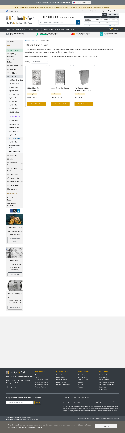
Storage (80, 382)
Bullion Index (103, 389)
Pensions (38, 29)
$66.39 (108, 23)
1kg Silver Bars (13, 135)
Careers (37, 377)
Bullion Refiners (14, 185)
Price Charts (70, 29)
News (59, 29)
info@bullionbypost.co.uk (25, 376)
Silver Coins (13, 155)
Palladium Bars (14, 182)
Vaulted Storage (15, 294)
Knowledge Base (48, 29)
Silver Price (88, 23)
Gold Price (88, 20)
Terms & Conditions (100, 418)
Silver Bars (13, 76)
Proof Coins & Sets (12, 164)
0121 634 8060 (11, 376)
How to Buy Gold (15, 227)
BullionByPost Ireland (41, 379)
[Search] (78, 22)
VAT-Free (30, 29)
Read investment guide (15, 240)
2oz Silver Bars (13, 108)
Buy (8, 29)
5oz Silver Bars (13, 120)
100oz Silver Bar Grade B (60, 89)
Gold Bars (12, 69)
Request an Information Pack (14, 199)
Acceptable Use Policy (113, 418)
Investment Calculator (105, 375)
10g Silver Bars (13, 91)
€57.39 (116, 23)
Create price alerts (114, 25)
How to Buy (81, 375)
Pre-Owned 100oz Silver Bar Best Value (83, 89)
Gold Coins (13, 73)
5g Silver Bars (13, 87)
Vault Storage (20, 29)
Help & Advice (94, 11)
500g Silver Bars (14, 131)
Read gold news (15, 274)
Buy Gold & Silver (83, 377)
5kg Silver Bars (13, 142)
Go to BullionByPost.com (83, 3)
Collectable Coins (12, 170)
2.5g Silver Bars (14, 83)
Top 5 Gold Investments (106, 382)
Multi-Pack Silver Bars (16, 80)
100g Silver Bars (14, 112)
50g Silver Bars (13, 105)
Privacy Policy (90, 418)
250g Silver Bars (14, 124)
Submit (38, 402)
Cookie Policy (82, 418)
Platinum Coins (14, 178)
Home (11, 41)
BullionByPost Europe (41, 384)
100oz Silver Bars (14, 138)
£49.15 (100, 23)
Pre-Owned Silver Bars (14, 147)
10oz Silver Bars (14, 128)
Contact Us (85, 11)
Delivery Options (61, 382)
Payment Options (61, 379)
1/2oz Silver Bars (14, 94)
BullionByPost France (41, 382)
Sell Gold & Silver (83, 379)
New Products (14, 66)
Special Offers (14, 50)
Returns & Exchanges (63, 384)
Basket (115, 29)
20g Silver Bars (13, 98)
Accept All (106, 426)
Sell (13, 29)
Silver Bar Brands (14, 151)
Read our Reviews (40, 387)
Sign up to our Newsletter (11, 205)
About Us (38, 375)
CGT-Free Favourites (11, 55)
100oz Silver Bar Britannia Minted (33, 89)
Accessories (13, 189)
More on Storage (15, 307)
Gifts (11, 159)
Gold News (14, 260)
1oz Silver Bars (13, 101)
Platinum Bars (13, 174)
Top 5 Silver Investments (106, 384)
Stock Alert (36, 104)
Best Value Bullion (11, 61)
